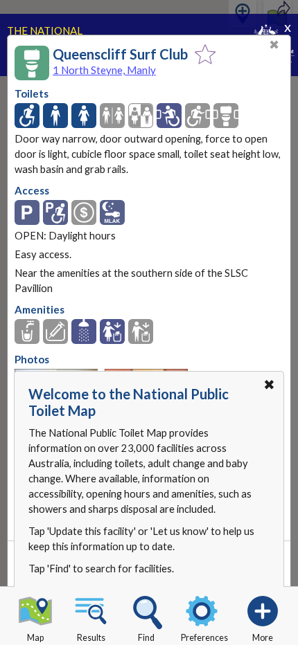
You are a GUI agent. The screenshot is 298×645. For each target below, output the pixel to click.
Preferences (204, 638)
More (262, 638)
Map (35, 638)
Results (91, 638)
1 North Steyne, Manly (104, 70)
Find (146, 638)
